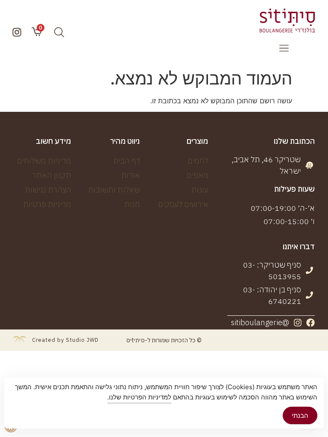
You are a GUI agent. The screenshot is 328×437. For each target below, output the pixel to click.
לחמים (197, 161)
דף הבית (126, 161)
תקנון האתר (51, 175)
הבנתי (300, 415)
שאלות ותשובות (114, 190)
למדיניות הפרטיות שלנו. (139, 397)
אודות (130, 175)
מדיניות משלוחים (44, 161)
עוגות (199, 190)
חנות (132, 204)
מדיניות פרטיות (47, 204)
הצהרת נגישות (48, 190)
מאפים (197, 175)
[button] (284, 48)
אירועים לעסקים (183, 204)
